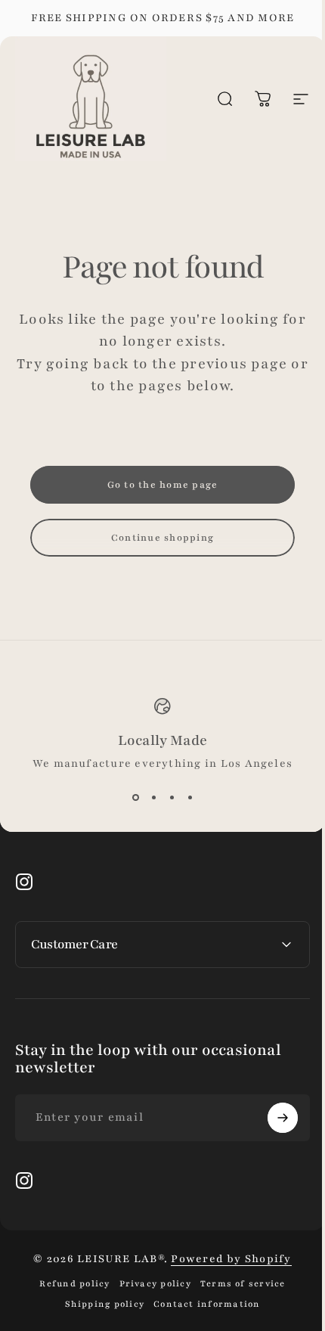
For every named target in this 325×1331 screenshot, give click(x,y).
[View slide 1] (135, 798)
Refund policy (69, 1283)
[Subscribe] (271, 1118)
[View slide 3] (171, 798)
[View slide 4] (190, 798)
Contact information (201, 1304)
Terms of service (237, 1283)
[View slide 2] (153, 798)
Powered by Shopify (226, 1259)
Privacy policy (149, 1283)
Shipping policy (99, 1304)
